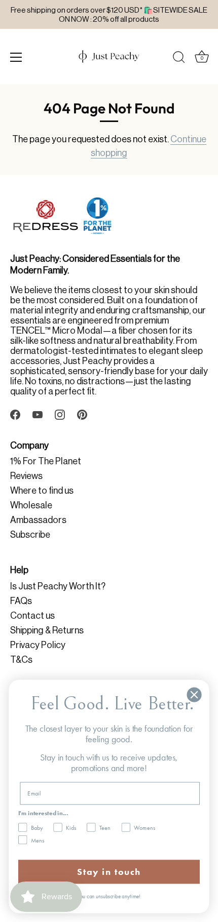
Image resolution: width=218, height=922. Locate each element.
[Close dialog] (194, 695)
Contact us (32, 616)
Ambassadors (38, 520)
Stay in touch (108, 871)
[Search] (179, 59)
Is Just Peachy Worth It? (57, 586)
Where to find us (42, 491)
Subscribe (30, 535)
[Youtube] (37, 414)
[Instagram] (60, 414)
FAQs (21, 601)
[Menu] (16, 57)
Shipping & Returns (47, 630)
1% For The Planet (45, 461)
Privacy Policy (37, 645)
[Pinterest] (82, 414)
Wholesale (31, 505)
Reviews (26, 476)
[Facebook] (15, 414)
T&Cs (21, 660)
